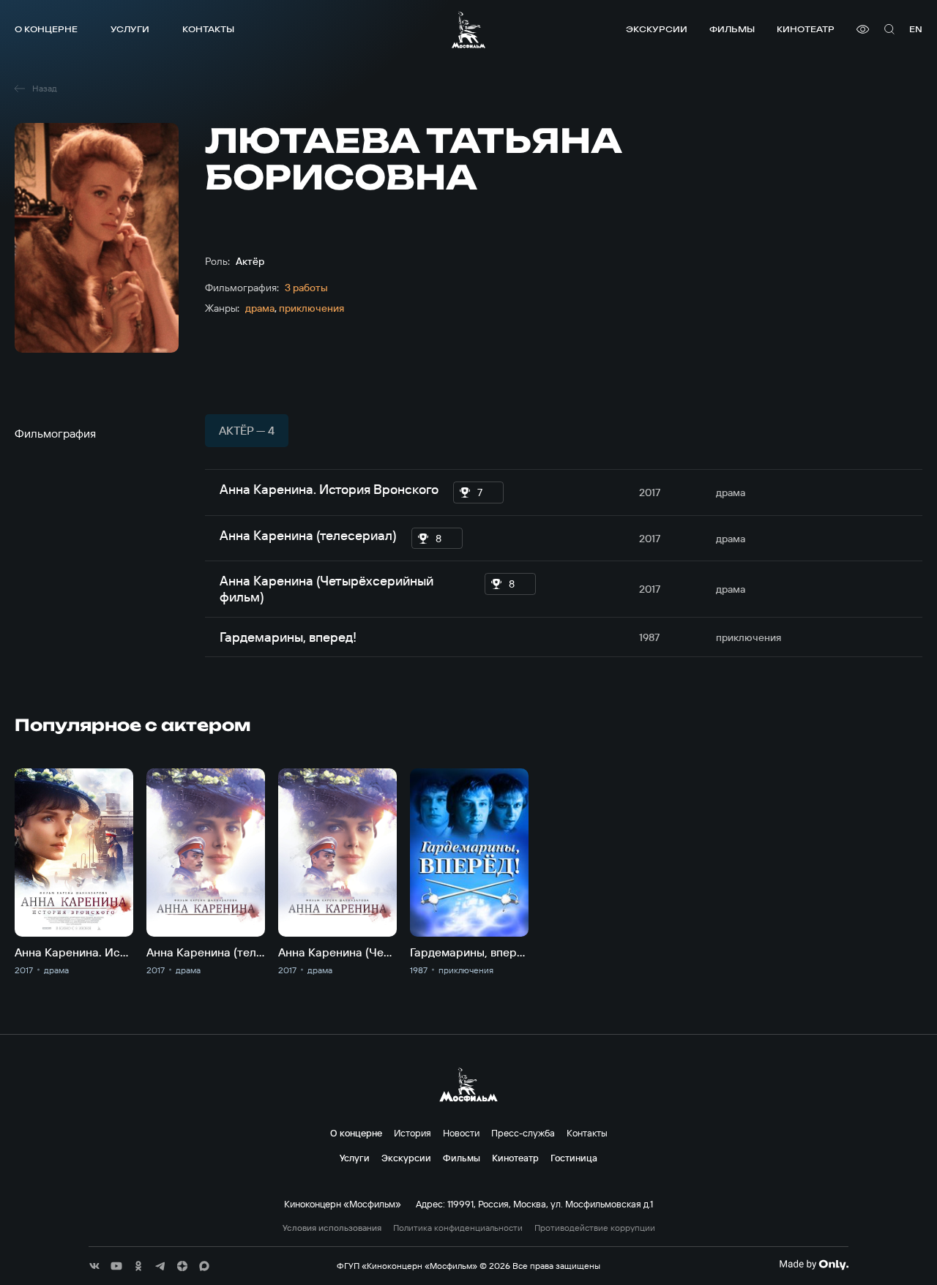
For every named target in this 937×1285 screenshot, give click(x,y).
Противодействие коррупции (594, 1228)
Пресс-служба (523, 1133)
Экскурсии (656, 28)
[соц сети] (94, 1266)
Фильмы (732, 28)
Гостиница (573, 1158)
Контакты (208, 28)
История (412, 1133)
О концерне (46, 28)
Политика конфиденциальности (458, 1228)
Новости (461, 1133)
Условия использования (332, 1228)
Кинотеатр (806, 28)
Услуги (130, 28)
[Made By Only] (813, 1264)
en (915, 28)
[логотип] (468, 29)
